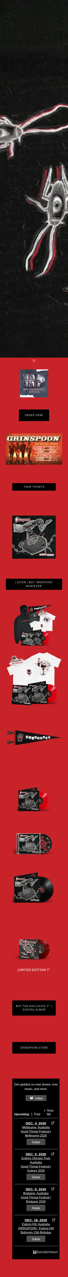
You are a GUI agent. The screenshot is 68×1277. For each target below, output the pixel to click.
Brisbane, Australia (36, 1193)
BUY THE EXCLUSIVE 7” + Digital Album (34, 1008)
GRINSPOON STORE (34, 1047)
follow (39, 1098)
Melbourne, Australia (36, 1127)
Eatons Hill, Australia (36, 1224)
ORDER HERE (34, 415)
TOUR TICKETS (34, 486)
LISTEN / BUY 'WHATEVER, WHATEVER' (34, 584)
